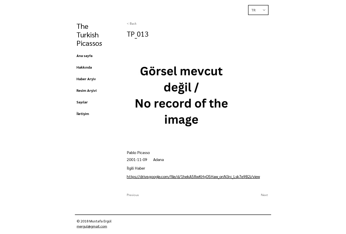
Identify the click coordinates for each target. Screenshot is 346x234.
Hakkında (84, 67)
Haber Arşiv (86, 78)
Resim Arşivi (86, 90)
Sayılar (82, 102)
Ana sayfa (84, 55)
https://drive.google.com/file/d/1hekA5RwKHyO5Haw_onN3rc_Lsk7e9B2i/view (193, 176)
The (83, 25)
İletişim (82, 113)
